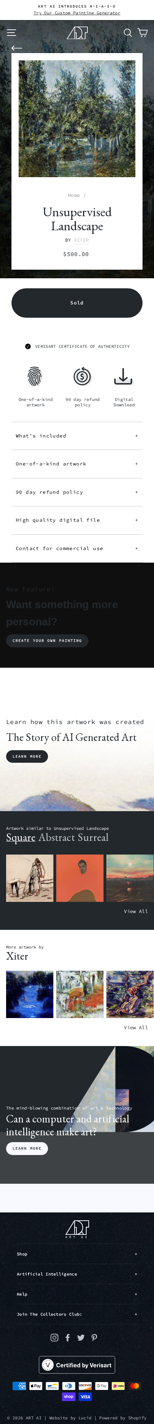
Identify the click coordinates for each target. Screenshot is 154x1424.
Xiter (81, 240)
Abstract (56, 837)
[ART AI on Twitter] (81, 1337)
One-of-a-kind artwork (77, 463)
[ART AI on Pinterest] (94, 1337)
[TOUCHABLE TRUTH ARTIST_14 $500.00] (130, 994)
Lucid (85, 1417)
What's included (77, 435)
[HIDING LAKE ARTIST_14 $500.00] (29, 994)
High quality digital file (77, 520)
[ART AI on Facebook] (68, 1337)
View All (136, 911)
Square (20, 837)
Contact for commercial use (77, 548)
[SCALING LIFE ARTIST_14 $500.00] (80, 994)
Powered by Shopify (122, 1417)
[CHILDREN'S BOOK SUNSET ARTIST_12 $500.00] (130, 878)
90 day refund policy (77, 492)
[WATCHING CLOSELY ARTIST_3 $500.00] (80, 878)
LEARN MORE (27, 1148)
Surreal (93, 837)
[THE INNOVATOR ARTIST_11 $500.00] (29, 878)
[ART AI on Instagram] (54, 1337)
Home (74, 195)
